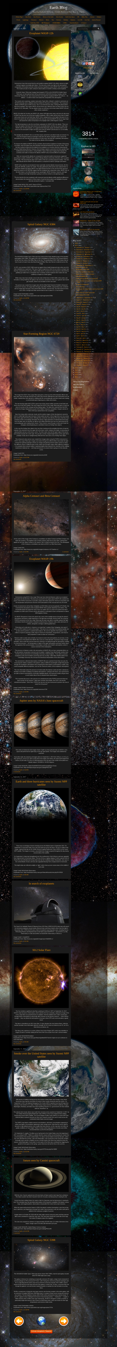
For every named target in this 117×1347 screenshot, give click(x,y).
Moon (47, 20)
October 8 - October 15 (82, 261)
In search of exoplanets (41, 883)
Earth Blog (58, 7)
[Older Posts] (63, 1326)
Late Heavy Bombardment (87, 212)
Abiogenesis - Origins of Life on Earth (90, 220)
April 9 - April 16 (80, 333)
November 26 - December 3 (84, 252)
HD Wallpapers (46, 23)
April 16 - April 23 (81, 331)
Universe (58, 20)
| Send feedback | (74, 23)
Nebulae (66, 20)
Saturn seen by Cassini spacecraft (41, 1160)
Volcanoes (34, 20)
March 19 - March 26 (82, 340)
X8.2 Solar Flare (41, 950)
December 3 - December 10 (84, 249)
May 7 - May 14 (80, 324)
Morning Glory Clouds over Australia (90, 229)
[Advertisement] (41, 207)
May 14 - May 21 (81, 322)
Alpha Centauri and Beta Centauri (41, 495)
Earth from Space (70, 17)
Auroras (92, 17)
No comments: (17, 190)
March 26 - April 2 (81, 338)
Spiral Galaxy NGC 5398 (41, 1239)
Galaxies (73, 20)
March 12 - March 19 (82, 342)
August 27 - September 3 (83, 300)
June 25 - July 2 (80, 313)
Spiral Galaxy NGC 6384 (41, 224)
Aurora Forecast (96, 20)
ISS (78, 17)
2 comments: (17, 771)
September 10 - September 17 (84, 265)
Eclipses (99, 17)
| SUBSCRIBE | (56, 23)
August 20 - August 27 (82, 302)
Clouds (18, 20)
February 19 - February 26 (83, 349)
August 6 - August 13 (82, 304)
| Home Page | (19, 17)
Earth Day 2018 (35, 23)
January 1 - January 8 (82, 365)
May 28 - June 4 (80, 318)
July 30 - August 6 (81, 306)
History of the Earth (48, 17)
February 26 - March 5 (82, 347)
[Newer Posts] (19, 1326)
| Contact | (83, 23)
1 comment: (65, 551)
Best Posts (28, 17)
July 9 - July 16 (80, 311)
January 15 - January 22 (83, 360)
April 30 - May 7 (80, 327)
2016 (76, 368)
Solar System (59, 17)
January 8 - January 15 (82, 362)
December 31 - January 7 (83, 247)
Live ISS (80, 20)
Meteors (41, 20)
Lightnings (25, 20)
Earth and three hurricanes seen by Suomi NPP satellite (41, 783)
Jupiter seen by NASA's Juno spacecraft (41, 700)
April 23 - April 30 (81, 329)
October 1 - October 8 (82, 263)
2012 (76, 377)
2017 (76, 245)
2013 (76, 374)
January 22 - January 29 (83, 358)
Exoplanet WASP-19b (41, 558)
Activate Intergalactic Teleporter (41, 1331)
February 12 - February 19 (83, 351)
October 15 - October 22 (83, 258)
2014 (76, 372)
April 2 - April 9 (80, 335)
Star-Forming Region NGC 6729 (41, 333)
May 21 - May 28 (81, 320)
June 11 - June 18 (81, 315)
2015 (76, 370)
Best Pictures (37, 17)
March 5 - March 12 (81, 345)
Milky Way (85, 17)
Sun (53, 20)
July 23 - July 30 (80, 309)
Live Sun (87, 20)
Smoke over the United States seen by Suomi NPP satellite (41, 1055)
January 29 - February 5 (83, 356)
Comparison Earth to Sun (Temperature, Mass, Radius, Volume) (91, 192)
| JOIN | (65, 23)
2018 (76, 243)
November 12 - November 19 (84, 254)
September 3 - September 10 (84, 297)
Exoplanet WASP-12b (41, 33)
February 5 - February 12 (83, 354)
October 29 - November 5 (83, 256)
